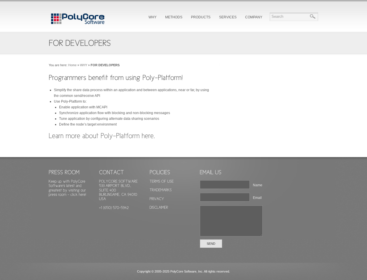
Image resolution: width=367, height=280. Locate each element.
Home (72, 65)
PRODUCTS (200, 17)
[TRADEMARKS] (169, 190)
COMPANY (253, 17)
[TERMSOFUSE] (169, 181)
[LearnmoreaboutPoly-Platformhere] (101, 135)
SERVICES (228, 17)
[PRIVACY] (169, 198)
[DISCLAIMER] (169, 207)
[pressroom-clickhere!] (67, 194)
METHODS (173, 17)
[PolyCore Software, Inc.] (77, 25)
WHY (153, 17)
